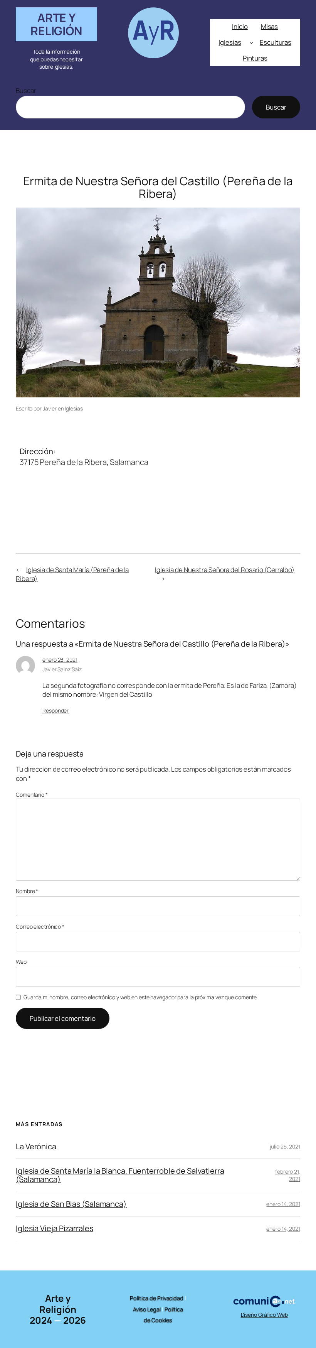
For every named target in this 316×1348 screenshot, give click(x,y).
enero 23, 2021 (59, 659)
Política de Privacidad (156, 1298)
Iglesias (74, 408)
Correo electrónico (40, 926)
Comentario (32, 794)
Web (21, 961)
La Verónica (36, 1146)
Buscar (26, 90)
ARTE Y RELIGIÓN (56, 24)
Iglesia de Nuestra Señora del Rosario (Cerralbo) (224, 569)
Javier (50, 408)
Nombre (27, 891)
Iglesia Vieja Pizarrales (54, 1228)
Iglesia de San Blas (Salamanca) (71, 1204)
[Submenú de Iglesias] (251, 42)
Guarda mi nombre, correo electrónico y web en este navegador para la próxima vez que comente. (141, 997)
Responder (55, 710)
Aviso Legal (147, 1309)
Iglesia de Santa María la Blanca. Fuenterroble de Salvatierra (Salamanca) (120, 1175)
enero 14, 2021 (283, 1204)
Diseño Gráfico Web (264, 1314)
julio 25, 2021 (285, 1146)
